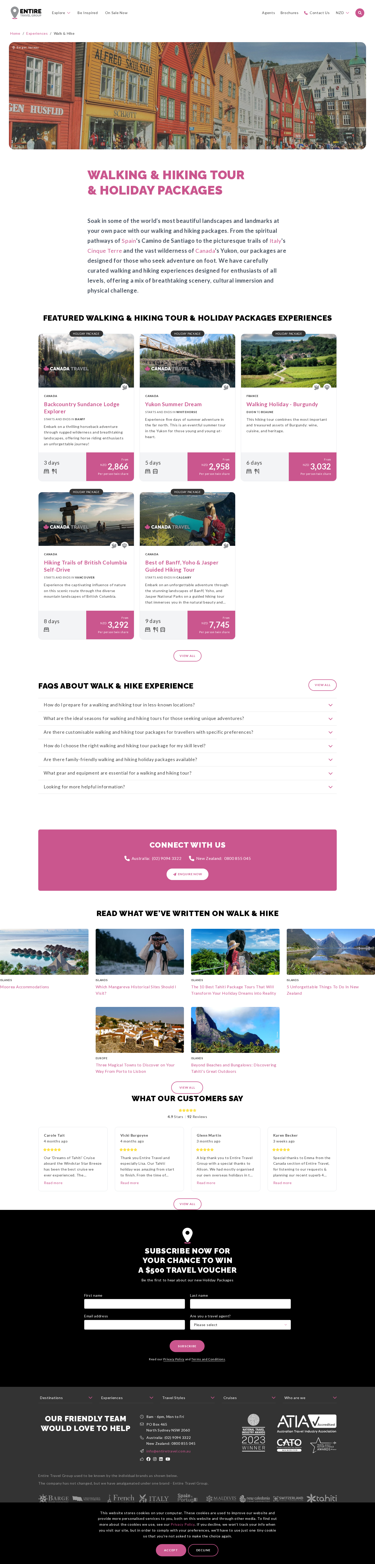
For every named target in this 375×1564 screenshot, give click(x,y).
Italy (276, 240)
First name (93, 1295)
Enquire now (190, 874)
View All (323, 685)
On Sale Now (116, 12)
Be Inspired (88, 12)
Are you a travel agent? (210, 1316)
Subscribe (187, 1346)
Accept (171, 1550)
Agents (268, 12)
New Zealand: (223, 858)
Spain (129, 240)
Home (15, 33)
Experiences (37, 33)
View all (187, 656)
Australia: (157, 858)
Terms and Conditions (208, 1359)
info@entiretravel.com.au (168, 1451)
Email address (96, 1316)
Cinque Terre (105, 250)
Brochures (290, 12)
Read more (53, 1183)
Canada (205, 250)
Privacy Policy (183, 1524)
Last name (199, 1295)
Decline (203, 1550)
